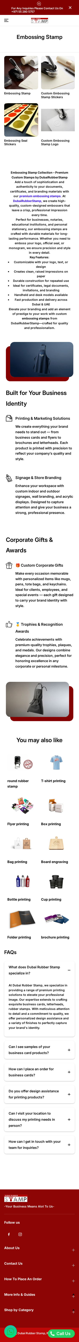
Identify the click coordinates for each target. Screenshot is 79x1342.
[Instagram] (20, 1234)
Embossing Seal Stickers (15, 142)
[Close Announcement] (70, 7)
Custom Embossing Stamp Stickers (55, 95)
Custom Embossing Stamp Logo (55, 142)
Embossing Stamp (17, 93)
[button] (5, 20)
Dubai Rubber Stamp (31, 1333)
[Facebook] (8, 1234)
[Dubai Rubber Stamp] (39, 20)
